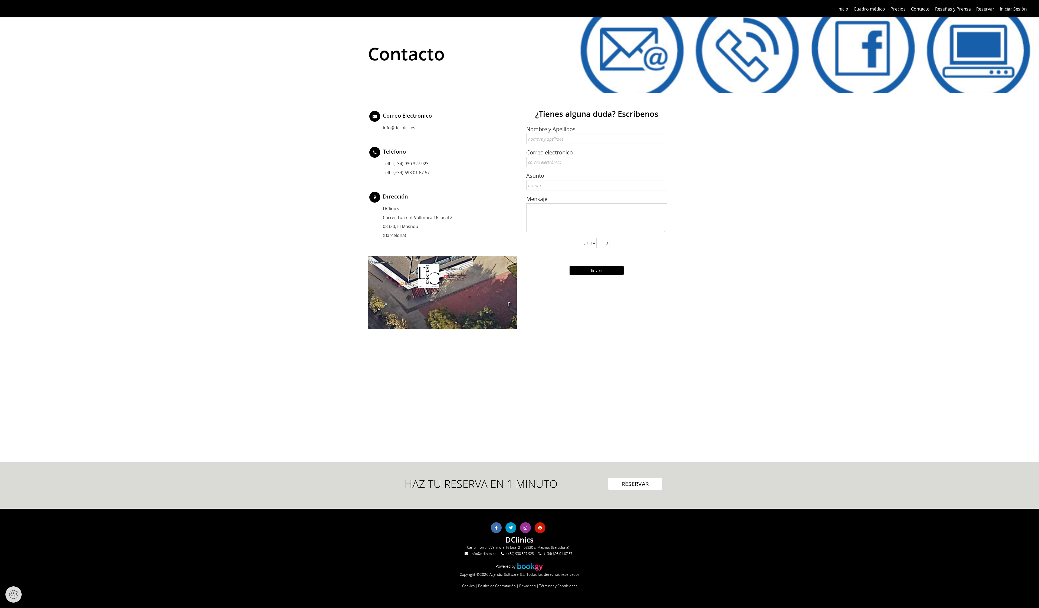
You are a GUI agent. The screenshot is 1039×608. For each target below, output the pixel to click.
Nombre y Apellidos (551, 129)
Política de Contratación (497, 585)
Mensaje (536, 199)
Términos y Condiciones (558, 585)
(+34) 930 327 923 (411, 163)
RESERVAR (635, 484)
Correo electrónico (549, 152)
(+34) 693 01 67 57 (558, 553)
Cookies (468, 585)
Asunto (535, 176)
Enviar (596, 270)
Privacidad (527, 585)
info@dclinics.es (399, 127)
